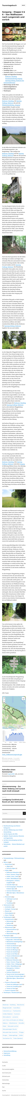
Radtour (8, 923)
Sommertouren (5, 759)
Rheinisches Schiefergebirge (14, 941)
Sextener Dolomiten (12, 890)
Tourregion (7, 935)
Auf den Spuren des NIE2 (11, 834)
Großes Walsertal (7, 1014)
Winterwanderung (11, 933)
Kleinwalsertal (7, 1017)
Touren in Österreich (11, 982)
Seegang (22, 464)
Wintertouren (9, 927)
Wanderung (12, 761)
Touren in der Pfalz (11, 954)
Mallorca (5, 1023)
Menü (23, 5)
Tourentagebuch (9, 5)
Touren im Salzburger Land (14, 984)
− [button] (4, 700)
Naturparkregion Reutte (10, 1029)
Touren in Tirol (10, 988)
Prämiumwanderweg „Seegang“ (11, 105)
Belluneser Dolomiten (12, 872)
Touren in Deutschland (11, 937)
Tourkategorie (5, 761)
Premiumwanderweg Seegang (13, 78)
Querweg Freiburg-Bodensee (12, 326)
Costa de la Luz (7, 1011)
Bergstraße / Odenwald (12, 939)
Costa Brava (16, 1008)
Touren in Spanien (10, 990)
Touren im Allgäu (11, 947)
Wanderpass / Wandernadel (11, 992)
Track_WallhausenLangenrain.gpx (12, 754)
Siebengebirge (13, 1035)
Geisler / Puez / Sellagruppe (14, 964)
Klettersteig (9, 921)
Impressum (7, 1053)
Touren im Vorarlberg (12, 986)
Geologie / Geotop (10, 909)
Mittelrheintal (13, 1023)
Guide (4, 1065)
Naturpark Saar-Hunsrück (10, 1032)
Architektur (8, 907)
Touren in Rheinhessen (13, 956)
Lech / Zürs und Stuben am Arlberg (13, 1020)
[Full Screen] (4, 702)
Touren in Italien (10, 958)
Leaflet (4, 727)
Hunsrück (17, 1014)
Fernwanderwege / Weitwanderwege (14, 858)
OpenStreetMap (11, 727)
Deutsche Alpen (10, 868)
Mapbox (22, 728)
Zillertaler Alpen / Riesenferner (15, 893)
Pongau (5, 1035)
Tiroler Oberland (17, 1038)
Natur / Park (8, 915)
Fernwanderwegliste (8, 1069)
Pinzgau (21, 1032)
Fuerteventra (17, 1011)
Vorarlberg (9, 903)
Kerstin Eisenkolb (8, 758)
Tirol (7, 901)
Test (3, 1087)
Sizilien (21, 1035)
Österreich (8, 897)
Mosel (4, 1026)
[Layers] (23, 698)
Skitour (8, 931)
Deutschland (8, 864)
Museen (7, 911)
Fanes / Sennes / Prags (12, 874)
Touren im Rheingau (12, 950)
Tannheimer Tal (7, 1038)
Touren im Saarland (12, 952)
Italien (7, 870)
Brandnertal (20, 1004)
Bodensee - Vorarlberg (9, 1004)
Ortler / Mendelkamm (12, 878)
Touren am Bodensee (15, 759)
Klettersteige (6, 1083)
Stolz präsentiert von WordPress (18, 1095)
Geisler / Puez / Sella (12, 876)
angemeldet (11, 774)
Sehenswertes (8, 905)
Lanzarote (15, 1017)
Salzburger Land (11, 899)
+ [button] (4, 698)
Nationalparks (9, 913)
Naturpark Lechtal (13, 1026)
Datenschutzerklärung (10, 1051)
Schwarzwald (10, 943)
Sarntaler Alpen (10, 884)
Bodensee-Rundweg (11, 76)
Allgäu (8, 866)
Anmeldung (7, 1055)
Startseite (5, 1062)
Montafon (21, 1023)
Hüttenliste (5, 1080)
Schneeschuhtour (11, 929)
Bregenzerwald (7, 1008)
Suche (4, 1090)
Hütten (6, 862)
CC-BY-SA (15, 728)
